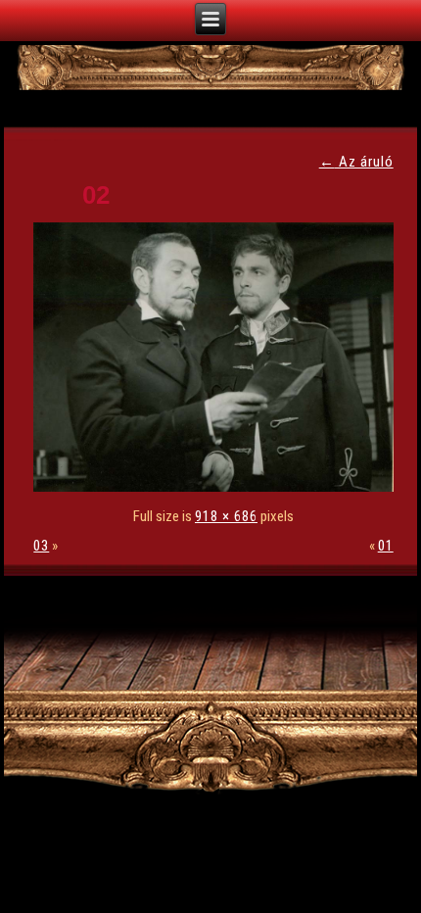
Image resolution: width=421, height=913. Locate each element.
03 (41, 545)
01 (386, 545)
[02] (217, 487)
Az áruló (356, 161)
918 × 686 (226, 516)
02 (96, 195)
